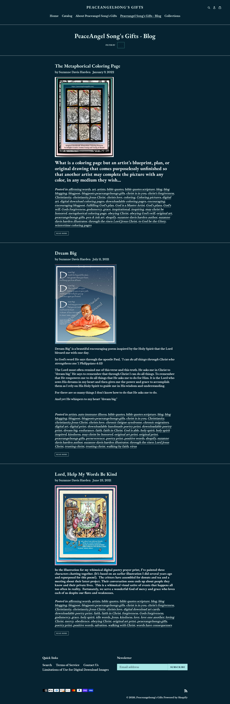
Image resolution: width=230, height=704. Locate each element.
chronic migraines (156, 422)
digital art (61, 426)
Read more (61, 233)
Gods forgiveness (73, 209)
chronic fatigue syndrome (124, 422)
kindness (74, 434)
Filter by (110, 45)
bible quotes (115, 189)
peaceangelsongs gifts (70, 217)
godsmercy (94, 209)
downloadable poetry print (73, 613)
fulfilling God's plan (100, 205)
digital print (77, 426)
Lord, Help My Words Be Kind (86, 474)
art (94, 189)
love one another (152, 617)
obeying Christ (118, 213)
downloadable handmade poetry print (114, 426)
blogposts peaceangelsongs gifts (103, 193)
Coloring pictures (149, 197)
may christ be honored (97, 434)
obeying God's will (142, 213)
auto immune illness (92, 414)
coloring (129, 197)
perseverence (95, 438)
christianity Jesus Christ (89, 197)
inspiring (137, 209)
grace (107, 209)
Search (47, 665)
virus (133, 446)
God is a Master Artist (130, 205)
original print (148, 434)
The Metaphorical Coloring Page (87, 66)
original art (164, 213)
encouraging (156, 201)
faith (98, 430)
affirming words (79, 189)
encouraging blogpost (70, 205)
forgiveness (130, 613)
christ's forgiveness (161, 193)
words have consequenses (154, 625)
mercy (69, 621)
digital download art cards (141, 609)
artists (101, 189)
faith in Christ (112, 430)
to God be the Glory (152, 221)
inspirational (121, 209)
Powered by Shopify (176, 697)
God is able (131, 430)
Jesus (114, 617)
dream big (70, 430)
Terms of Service (67, 665)
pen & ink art (95, 217)
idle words (103, 617)
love (136, 617)
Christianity (63, 197)
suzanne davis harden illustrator (106, 442)
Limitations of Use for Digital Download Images (75, 669)
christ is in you (136, 193)
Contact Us (90, 665)
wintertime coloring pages (73, 225)
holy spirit (147, 430)
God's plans (154, 205)
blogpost (74, 193)
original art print (126, 434)
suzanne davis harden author (137, 217)
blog (159, 189)
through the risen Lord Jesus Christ (112, 221)
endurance (86, 430)
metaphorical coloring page (87, 213)
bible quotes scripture (140, 189)
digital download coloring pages (82, 201)
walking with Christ (121, 625)
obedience (82, 621)
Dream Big (66, 253)
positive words (134, 438)
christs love (114, 197)
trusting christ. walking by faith (107, 446)
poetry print (114, 438)
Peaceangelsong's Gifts (115, 7)
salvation (101, 625)
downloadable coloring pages (126, 201)
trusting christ (74, 446)
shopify (111, 217)
